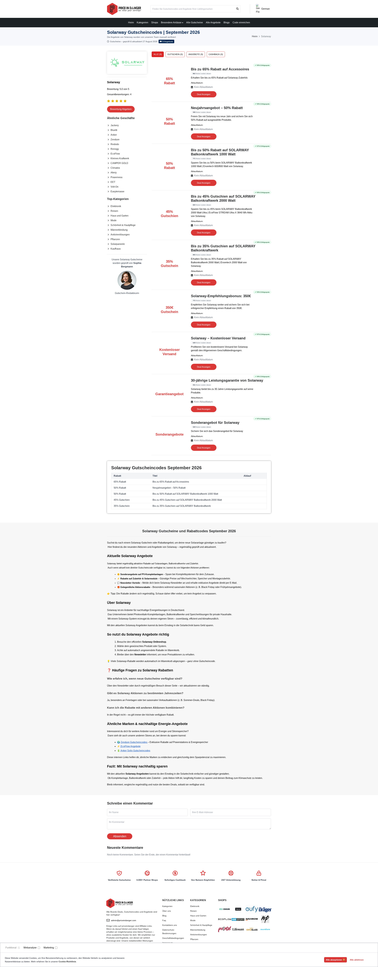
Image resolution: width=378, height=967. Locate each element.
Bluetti (114, 130)
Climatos (115, 168)
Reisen (114, 211)
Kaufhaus (116, 248)
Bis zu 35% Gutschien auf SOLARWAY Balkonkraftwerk (223, 248)
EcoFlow (115, 153)
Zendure (115, 139)
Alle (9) (158, 54)
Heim (131, 22)
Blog (164, 915)
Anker (114, 135)
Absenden (119, 836)
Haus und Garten (119, 215)
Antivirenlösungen (120, 234)
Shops (154, 22)
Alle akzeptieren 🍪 (335, 960)
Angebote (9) (195, 54)
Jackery (115, 125)
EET (113, 182)
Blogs (227, 22)
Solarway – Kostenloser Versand (218, 338)
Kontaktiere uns (169, 925)
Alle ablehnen (357, 960)
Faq (164, 920)
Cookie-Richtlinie (67, 961)
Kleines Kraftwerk (120, 158)
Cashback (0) (216, 54)
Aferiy (114, 172)
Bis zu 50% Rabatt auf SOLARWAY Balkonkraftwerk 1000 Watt (220, 152)
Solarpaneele (118, 244)
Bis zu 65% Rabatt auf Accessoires (220, 69)
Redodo (115, 144)
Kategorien (142, 22)
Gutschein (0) (175, 54)
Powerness (116, 177)
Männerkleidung (119, 230)
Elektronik (116, 206)
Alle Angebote (213, 22)
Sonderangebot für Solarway (215, 423)
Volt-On (114, 186)
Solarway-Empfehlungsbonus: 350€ (221, 296)
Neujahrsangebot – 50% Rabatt (217, 108)
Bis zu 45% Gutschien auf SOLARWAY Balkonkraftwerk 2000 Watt (223, 198)
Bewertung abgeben (121, 109)
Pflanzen (115, 239)
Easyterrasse (117, 191)
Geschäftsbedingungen (173, 938)
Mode (114, 220)
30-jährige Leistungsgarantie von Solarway (227, 380)
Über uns (166, 911)
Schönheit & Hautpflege (123, 225)
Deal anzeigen (203, 94)
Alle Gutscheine (194, 22)
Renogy (115, 149)
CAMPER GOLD (119, 163)
